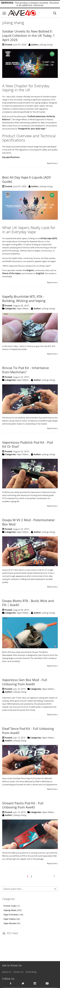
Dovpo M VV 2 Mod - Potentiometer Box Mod (28, 522)
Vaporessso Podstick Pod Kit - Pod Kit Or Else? (27, 444)
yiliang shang (45, 44)
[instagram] (34, 983)
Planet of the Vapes (11, 273)
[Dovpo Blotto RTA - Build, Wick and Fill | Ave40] (30, 647)
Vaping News (10, 910)
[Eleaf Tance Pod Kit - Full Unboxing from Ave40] (30, 774)
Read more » (52, 163)
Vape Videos (23, 308)
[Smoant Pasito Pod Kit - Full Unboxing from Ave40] (30, 848)
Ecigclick (40, 273)
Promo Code (9, 905)
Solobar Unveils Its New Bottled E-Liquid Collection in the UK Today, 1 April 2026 (28, 35)
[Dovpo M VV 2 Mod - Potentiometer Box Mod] (30, 565)
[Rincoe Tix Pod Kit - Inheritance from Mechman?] (30, 413)
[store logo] (22, 13)
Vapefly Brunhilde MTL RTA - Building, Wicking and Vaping (23, 298)
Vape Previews (10, 914)
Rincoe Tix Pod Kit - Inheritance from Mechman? (25, 370)
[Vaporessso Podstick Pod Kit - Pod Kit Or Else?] (30, 487)
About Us (6, 971)
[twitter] (22, 983)
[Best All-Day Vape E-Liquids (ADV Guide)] (30, 219)
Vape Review (10, 923)
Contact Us (18, 971)
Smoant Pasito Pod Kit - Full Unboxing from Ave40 (22, 805)
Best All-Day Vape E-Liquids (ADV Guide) (26, 179)
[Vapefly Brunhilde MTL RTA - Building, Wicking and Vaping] (30, 341)
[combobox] (30, 889)
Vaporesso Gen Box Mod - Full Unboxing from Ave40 (24, 682)
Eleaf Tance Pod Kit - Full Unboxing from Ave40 (28, 730)
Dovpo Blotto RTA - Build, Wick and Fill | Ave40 (28, 603)
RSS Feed (12, 933)
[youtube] (47, 983)
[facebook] (10, 983)
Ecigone (30, 270)
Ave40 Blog (31, 971)
